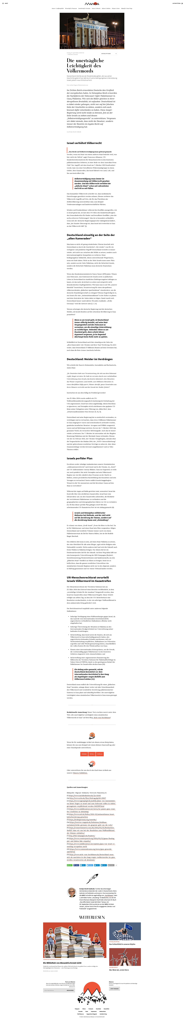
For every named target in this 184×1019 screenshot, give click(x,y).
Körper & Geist (116, 8)
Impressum (94, 1011)
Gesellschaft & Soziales (84, 8)
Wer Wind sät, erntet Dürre (119, 970)
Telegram (77, 1008)
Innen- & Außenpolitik (58, 8)
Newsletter (106, 1008)
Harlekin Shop (103, 1014)
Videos (84, 1008)
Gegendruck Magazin (92, 1014)
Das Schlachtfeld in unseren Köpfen (122, 944)
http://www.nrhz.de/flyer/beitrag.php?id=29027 (88, 798)
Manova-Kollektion (80, 773)
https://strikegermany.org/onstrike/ (83, 820)
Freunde (80, 1011)
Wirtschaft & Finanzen (71, 8)
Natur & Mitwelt (96, 8)
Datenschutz (102, 1011)
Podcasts (91, 1008)
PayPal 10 (99, 754)
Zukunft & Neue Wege (126, 8)
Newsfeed (98, 1008)
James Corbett (54, 971)
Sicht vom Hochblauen (102, 718)
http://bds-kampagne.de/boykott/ (82, 836)
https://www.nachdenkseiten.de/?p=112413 (85, 795)
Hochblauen (109, 895)
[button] (70, 865)
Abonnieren (70, 990)
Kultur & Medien (106, 8)
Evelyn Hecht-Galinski (75, 132)
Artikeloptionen (106, 53)
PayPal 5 (92, 754)
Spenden (84, 754)
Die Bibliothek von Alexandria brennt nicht (62, 963)
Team (86, 1011)
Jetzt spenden (114, 988)
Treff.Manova (80, 1014)
